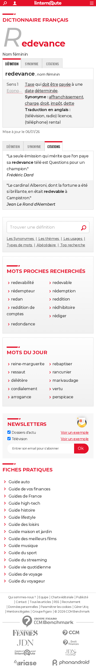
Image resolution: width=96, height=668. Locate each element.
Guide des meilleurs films (33, 538)
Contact (21, 602)
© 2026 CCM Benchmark (71, 611)
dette (69, 103)
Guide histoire (22, 510)
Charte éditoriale (62, 597)
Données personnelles (23, 607)
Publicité (82, 597)
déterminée (46, 90)
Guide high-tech (24, 503)
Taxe (29, 84)
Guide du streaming (28, 560)
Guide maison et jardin (30, 531)
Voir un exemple (75, 432)
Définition (12, 146)
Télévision (19, 439)
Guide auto (19, 482)
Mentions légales (18, 611)
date (29, 90)
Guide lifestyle (22, 517)
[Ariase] (25, 662)
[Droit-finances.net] (71, 643)
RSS (56, 602)
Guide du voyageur (27, 581)
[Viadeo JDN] (71, 653)
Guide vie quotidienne (30, 567)
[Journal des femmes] (25, 633)
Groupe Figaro (42, 611)
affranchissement (66, 97)
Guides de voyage (25, 574)
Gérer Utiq (81, 607)
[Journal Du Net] (25, 643)
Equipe (43, 597)
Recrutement (71, 602)
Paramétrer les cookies (56, 607)
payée (65, 84)
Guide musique (23, 545)
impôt (56, 103)
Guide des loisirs (24, 524)
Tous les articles (40, 602)
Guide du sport (23, 553)
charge (32, 103)
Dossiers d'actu (23, 432)
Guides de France (25, 496)
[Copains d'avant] (25, 653)
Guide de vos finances (29, 489)
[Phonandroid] (71, 662)
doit (45, 84)
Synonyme (31, 63)
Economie (16, 90)
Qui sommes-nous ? (22, 597)
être (54, 84)
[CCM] (71, 633)
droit (44, 103)
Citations (52, 63)
